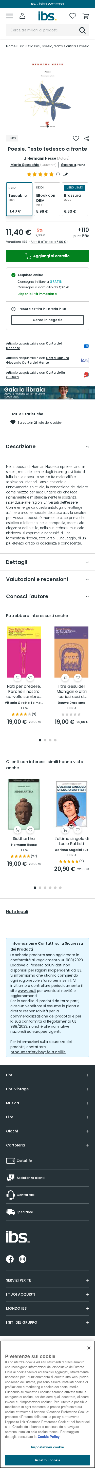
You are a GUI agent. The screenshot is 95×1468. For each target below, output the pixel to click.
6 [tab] (60, 888)
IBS (24, 242)
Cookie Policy (49, 1436)
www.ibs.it (27, 990)
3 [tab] (50, 740)
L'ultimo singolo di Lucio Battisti (71, 841)
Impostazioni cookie (47, 1447)
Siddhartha (24, 839)
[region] (47, 1404)
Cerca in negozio (48, 319)
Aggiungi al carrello (51, 255)
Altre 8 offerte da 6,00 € (48, 242)
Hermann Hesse (41, 158)
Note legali (17, 912)
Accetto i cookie (47, 1460)
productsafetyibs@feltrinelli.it (38, 1052)
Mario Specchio (25, 164)
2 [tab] (45, 740)
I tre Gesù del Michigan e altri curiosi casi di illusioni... (71, 692)
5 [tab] (55, 888)
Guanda (68, 164)
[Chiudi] (88, 1348)
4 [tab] (55, 740)
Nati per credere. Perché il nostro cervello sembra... (24, 692)
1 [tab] (48, 126)
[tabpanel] (48, 92)
